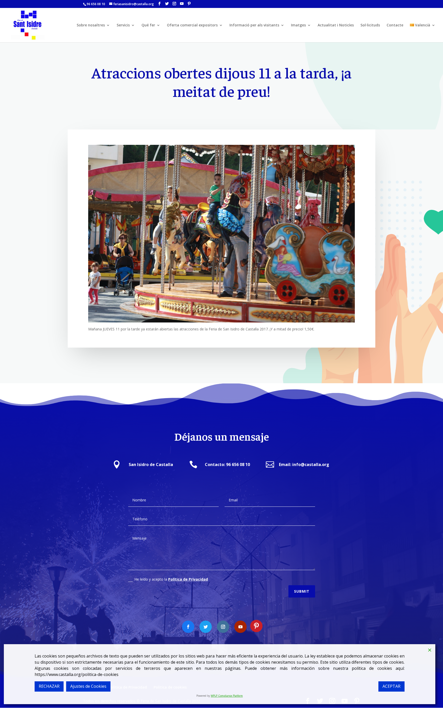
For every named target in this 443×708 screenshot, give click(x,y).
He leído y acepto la (171, 579)
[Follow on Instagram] (223, 627)
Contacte (395, 25)
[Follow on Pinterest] (256, 626)
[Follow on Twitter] (205, 627)
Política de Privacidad (188, 579)
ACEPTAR (391, 686)
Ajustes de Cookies (88, 686)
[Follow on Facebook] (188, 627)
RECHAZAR (49, 686)
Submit (301, 591)
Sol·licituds (370, 25)
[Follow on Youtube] (240, 627)
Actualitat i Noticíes (336, 25)
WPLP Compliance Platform (227, 695)
